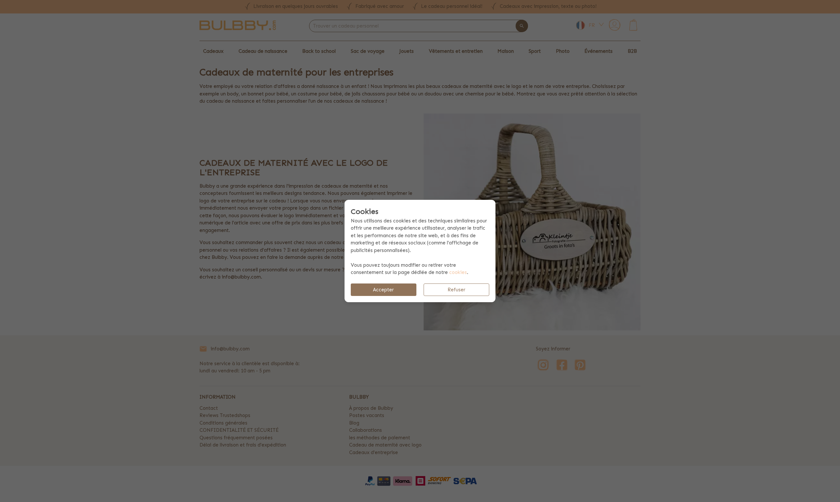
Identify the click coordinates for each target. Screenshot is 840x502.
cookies (458, 272)
